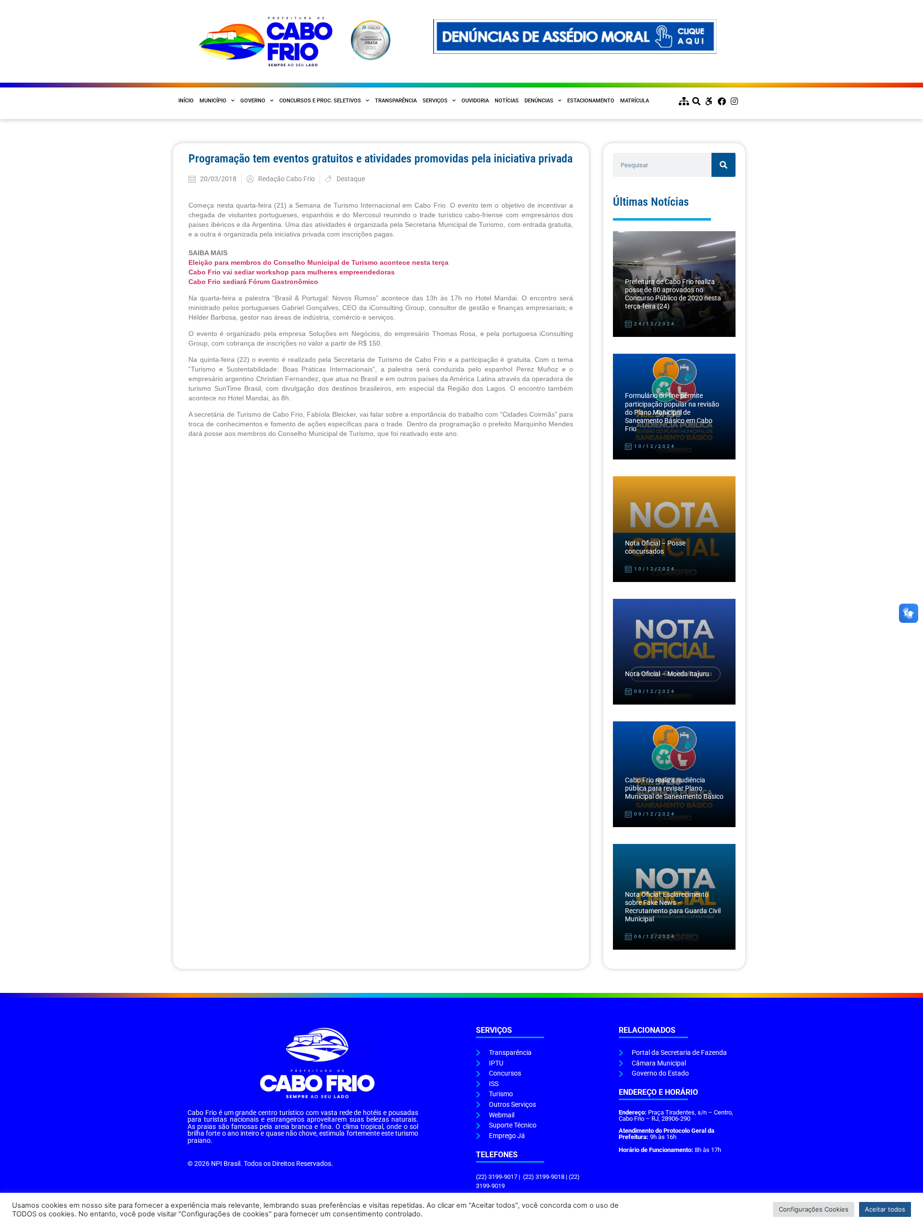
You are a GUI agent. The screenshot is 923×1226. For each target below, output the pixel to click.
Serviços (435, 101)
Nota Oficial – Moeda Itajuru (667, 674)
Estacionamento (590, 101)
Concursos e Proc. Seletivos (320, 101)
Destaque (351, 179)
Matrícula (634, 101)
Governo (252, 101)
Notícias (507, 101)
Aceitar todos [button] (885, 1209)
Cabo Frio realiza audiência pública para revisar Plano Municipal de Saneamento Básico (674, 788)
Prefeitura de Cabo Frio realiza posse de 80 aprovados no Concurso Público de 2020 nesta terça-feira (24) (673, 294)
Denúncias (538, 101)
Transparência (396, 101)
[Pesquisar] (723, 165)
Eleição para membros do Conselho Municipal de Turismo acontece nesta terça (318, 262)
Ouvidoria (475, 101)
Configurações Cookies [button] (813, 1209)
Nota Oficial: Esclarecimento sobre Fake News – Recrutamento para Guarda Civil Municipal (673, 907)
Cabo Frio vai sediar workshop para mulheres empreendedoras (291, 272)
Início (186, 101)
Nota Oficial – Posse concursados (655, 547)
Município (213, 101)
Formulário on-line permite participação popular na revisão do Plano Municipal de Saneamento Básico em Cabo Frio (672, 412)
